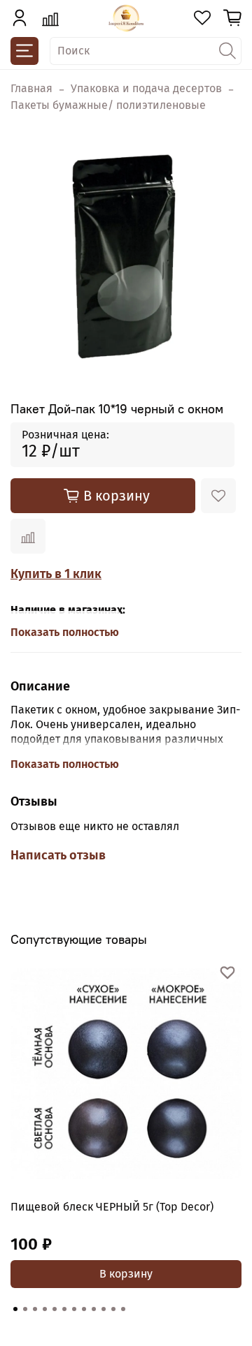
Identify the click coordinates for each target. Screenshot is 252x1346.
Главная (31, 88)
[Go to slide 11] (113, 1309)
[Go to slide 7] (74, 1309)
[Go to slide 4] (45, 1309)
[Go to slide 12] (123, 1309)
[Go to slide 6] (64, 1309)
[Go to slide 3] (35, 1309)
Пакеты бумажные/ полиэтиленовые (108, 105)
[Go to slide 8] (84, 1309)
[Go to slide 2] (25, 1309)
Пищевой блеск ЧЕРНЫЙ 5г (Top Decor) (112, 1206)
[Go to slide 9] (94, 1309)
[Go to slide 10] (104, 1309)
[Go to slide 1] (15, 1309)
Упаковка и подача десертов (146, 88)
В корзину (126, 1273)
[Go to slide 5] (54, 1309)
